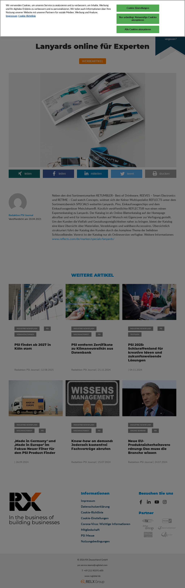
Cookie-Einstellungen (138, 8)
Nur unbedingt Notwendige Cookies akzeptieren (138, 19)
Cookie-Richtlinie (27, 16)
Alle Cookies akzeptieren (138, 29)
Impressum (11, 16)
